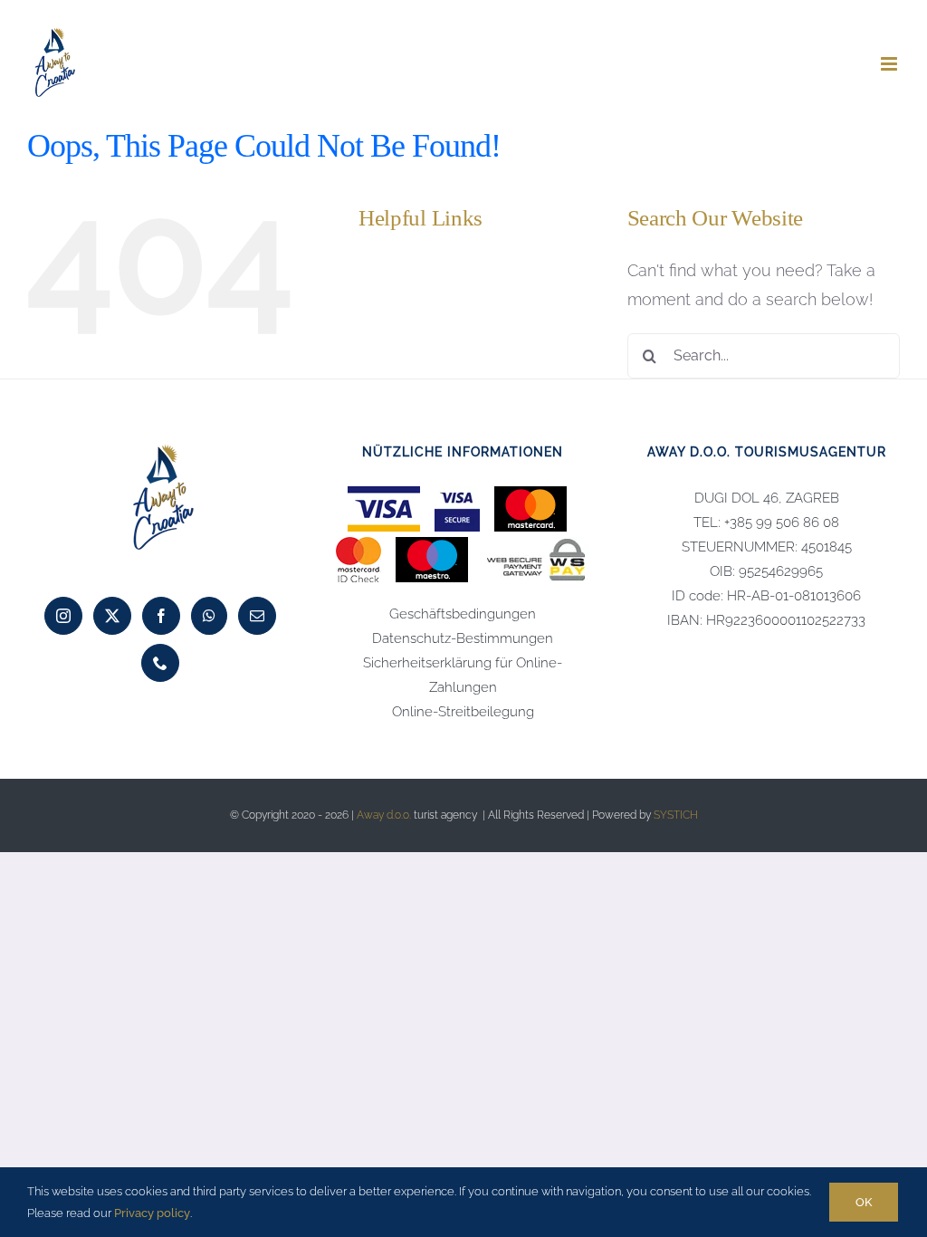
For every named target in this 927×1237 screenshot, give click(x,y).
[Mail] (257, 616)
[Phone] (160, 663)
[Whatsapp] (209, 616)
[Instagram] (63, 616)
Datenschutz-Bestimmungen (462, 638)
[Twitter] (112, 616)
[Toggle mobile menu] (890, 63)
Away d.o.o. (384, 815)
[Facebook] (161, 616)
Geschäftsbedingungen (462, 614)
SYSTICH (676, 815)
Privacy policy (152, 1213)
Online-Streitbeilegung (463, 712)
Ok (863, 1202)
